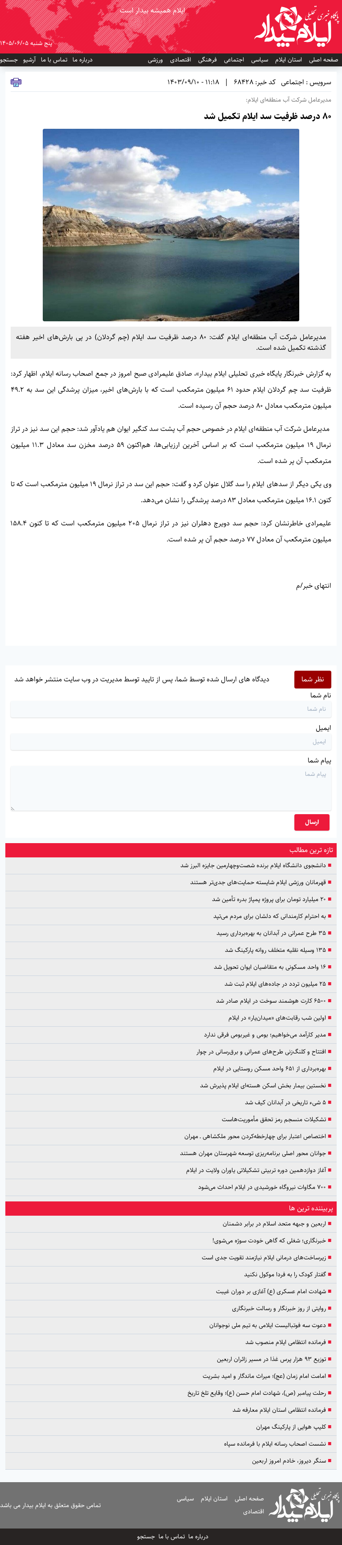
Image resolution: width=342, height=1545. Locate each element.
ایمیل (323, 728)
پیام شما (319, 760)
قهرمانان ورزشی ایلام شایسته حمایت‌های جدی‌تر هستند (260, 882)
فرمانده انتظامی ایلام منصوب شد (288, 1342)
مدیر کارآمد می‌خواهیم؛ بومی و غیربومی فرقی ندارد (267, 1035)
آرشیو (29, 60)
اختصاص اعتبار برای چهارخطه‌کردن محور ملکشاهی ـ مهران (257, 1136)
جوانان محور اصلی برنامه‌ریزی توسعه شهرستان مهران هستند (255, 1153)
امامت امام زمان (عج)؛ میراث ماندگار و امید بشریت (267, 1376)
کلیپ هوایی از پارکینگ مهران (293, 1427)
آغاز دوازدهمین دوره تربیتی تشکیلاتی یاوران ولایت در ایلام (258, 1170)
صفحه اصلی (323, 60)
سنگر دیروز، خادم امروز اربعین (291, 1461)
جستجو (9, 60)
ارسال (312, 822)
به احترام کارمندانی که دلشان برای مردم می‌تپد (272, 916)
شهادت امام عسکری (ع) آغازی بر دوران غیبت (273, 1291)
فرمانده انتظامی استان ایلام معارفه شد (281, 1410)
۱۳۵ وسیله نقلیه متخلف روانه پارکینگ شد (278, 950)
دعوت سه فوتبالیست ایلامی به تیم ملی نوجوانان (270, 1325)
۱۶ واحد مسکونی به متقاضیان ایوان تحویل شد (272, 967)
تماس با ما (54, 60)
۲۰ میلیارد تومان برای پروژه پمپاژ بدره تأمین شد (271, 899)
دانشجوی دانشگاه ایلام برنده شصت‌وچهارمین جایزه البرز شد (255, 865)
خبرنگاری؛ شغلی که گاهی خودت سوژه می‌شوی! (271, 1241)
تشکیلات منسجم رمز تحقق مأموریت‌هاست (276, 1119)
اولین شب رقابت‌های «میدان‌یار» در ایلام (279, 1018)
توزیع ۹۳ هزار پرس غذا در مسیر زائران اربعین (274, 1359)
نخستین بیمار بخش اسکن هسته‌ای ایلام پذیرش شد (265, 1085)
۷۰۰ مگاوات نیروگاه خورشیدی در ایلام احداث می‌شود (264, 1187)
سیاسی (259, 60)
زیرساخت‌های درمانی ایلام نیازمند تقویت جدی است (266, 1257)
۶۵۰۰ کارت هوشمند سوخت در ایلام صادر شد (273, 1001)
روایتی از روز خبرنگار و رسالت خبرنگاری (281, 1308)
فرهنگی (207, 60)
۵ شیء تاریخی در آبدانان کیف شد (288, 1102)
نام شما (320, 695)
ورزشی (155, 60)
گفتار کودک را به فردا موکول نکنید (286, 1274)
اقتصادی (180, 60)
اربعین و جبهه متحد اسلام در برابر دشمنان (277, 1224)
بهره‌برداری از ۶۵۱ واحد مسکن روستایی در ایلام (272, 1069)
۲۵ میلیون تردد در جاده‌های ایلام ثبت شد (277, 984)
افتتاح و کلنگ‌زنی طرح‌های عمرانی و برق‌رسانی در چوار (263, 1052)
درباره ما (83, 60)
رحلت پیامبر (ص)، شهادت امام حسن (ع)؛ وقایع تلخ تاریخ (259, 1393)
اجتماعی (234, 60)
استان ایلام (288, 60)
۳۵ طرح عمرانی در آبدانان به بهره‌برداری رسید (273, 933)
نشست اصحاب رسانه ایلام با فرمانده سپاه (277, 1444)
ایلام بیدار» (211, 373)
